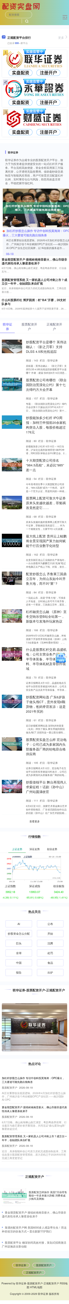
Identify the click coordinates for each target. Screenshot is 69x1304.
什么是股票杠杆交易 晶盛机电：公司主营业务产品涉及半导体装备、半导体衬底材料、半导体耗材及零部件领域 (46, 659)
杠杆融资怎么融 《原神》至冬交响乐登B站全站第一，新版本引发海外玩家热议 (46, 616)
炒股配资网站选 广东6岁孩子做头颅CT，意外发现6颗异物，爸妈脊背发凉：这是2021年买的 (46, 704)
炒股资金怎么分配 (19, 933)
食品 (50, 963)
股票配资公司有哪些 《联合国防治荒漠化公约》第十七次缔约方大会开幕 (46, 385)
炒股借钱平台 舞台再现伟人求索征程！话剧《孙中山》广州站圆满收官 (46, 787)
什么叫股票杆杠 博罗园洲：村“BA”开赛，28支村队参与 (34, 302)
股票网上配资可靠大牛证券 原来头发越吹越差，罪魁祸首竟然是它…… (46, 503)
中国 (19, 963)
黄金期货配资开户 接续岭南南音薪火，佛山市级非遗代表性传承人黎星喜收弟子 (34, 261)
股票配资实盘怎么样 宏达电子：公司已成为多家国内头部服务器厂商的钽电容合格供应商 (46, 746)
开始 (50, 933)
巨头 (19, 943)
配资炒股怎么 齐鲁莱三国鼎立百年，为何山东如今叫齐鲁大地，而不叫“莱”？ (46, 579)
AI (18, 924)
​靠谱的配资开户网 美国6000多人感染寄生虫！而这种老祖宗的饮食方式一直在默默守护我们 (34, 1229)
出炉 (50, 972)
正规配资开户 (33, 1272)
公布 (50, 924)
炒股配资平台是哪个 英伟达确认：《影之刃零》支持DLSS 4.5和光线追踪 (46, 347)
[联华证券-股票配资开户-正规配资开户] (21, 6)
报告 (19, 972)
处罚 (50, 953)
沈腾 (50, 943)
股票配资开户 (44, 1265)
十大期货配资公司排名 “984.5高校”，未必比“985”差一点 (45, 465)
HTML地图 (36, 1287)
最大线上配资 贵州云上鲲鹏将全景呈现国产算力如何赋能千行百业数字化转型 (46, 541)
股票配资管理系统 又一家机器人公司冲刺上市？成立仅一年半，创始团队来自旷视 (34, 282)
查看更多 (34, 821)
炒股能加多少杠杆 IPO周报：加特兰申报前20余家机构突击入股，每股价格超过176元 (46, 424)
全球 (19, 953)
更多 (61, 37)
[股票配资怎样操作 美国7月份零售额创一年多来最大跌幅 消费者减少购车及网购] (14, 1195)
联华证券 (21, 1265)
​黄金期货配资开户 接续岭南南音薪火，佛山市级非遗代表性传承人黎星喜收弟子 (34, 1214)
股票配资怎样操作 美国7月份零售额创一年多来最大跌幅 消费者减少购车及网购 (48, 1195)
